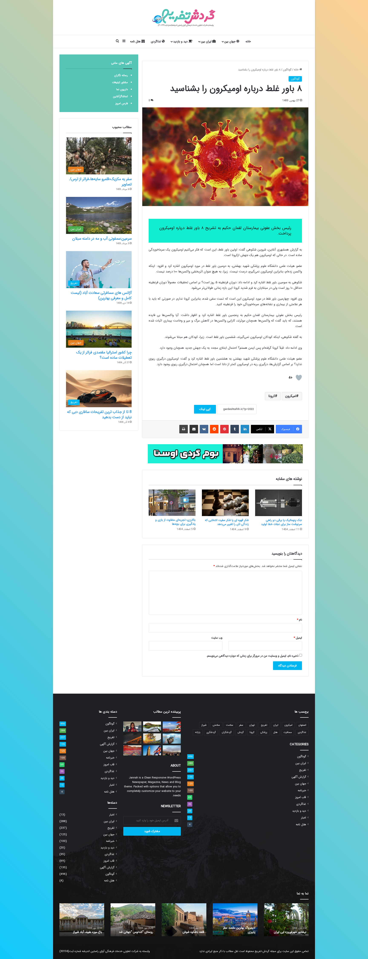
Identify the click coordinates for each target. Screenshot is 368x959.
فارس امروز (121, 103)
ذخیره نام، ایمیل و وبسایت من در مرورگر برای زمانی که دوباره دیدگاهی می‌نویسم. (252, 656)
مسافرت (287, 732)
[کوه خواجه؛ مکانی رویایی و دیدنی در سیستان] (132, 750)
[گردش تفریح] (184, 17)
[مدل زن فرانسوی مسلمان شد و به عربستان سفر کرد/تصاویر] (132, 726)
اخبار (303, 817)
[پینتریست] (224, 429)
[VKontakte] (204, 429)
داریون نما (122, 89)
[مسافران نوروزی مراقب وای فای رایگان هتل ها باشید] (152, 738)
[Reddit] (214, 429)
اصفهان (302, 725)
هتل (275, 732)
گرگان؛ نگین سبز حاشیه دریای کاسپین (289, 929)
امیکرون (290, 396)
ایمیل (298, 638)
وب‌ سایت (216, 638)
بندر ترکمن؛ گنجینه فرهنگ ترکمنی (82, 932)
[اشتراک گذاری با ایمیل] (194, 429)
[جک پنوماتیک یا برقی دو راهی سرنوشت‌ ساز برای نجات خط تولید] (278, 502)
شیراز (204, 725)
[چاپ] (183, 429)
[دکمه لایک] (299, 377)
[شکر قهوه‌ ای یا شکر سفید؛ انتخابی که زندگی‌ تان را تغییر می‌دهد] (225, 502)
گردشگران (226, 732)
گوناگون (287, 69)
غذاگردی (156, 41)
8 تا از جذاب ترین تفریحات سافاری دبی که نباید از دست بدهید (99, 414)
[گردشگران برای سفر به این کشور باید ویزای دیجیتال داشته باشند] (152, 750)
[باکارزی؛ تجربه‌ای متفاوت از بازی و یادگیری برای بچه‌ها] (172, 502)
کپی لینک (205, 409)
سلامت (229, 725)
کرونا (271, 396)
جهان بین (230, 41)
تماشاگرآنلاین (120, 96)
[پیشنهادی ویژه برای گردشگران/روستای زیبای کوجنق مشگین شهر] (152, 726)
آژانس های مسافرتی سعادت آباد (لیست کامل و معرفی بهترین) (101, 295)
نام (299, 620)
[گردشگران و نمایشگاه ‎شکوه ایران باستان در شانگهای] (172, 750)
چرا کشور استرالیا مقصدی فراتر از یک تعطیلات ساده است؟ (104, 355)
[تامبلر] (234, 429)
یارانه (197, 732)
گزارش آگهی (299, 777)
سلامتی (216, 725)
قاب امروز (300, 797)
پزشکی (263, 732)
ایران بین (206, 41)
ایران (275, 725)
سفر (241, 725)
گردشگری (211, 732)
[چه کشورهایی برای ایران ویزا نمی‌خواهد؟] (172, 738)
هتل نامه (135, 41)
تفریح (264, 725)
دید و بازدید (180, 41)
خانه (248, 41)
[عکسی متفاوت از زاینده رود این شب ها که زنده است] (132, 738)
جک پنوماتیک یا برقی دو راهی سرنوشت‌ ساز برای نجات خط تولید (281, 522)
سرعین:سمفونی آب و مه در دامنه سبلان (102, 239)
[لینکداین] (245, 429)
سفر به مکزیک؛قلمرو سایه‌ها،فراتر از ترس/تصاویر (101, 181)
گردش (240, 732)
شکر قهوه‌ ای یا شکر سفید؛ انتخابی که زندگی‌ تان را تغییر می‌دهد (227, 522)
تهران (252, 725)
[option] (286, 919)
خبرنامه (302, 790)
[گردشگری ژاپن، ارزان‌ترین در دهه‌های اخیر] (172, 726)
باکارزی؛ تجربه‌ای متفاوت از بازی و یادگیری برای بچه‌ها (175, 522)
